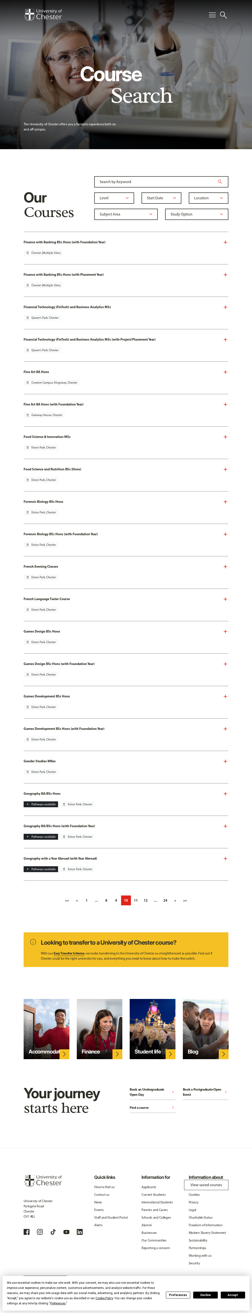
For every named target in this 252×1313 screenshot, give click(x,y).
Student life (148, 1051)
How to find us (104, 1187)
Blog (193, 1051)
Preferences (178, 1295)
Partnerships (197, 1248)
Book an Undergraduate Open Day (152, 1092)
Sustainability (198, 1240)
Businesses (149, 1233)
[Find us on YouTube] (66, 1232)
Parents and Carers (155, 1210)
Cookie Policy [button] (104, 1298)
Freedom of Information (205, 1225)
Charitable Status (201, 1217)
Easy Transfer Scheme (69, 953)
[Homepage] (43, 15)
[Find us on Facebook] (27, 1232)
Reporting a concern (156, 1248)
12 (146, 900)
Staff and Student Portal (110, 1217)
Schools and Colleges (156, 1217)
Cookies (194, 1195)
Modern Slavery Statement (207, 1233)
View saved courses (206, 1185)
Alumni (147, 1225)
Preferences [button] (58, 1303)
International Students (157, 1202)
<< (67, 900)
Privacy (194, 1202)
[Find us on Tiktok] (53, 1232)
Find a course (152, 1108)
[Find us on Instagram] (40, 1232)
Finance (91, 1051)
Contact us (101, 1195)
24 (165, 900)
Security (194, 1263)
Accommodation (48, 1051)
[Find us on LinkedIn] (80, 1232)
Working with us (200, 1256)
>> (185, 900)
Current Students (154, 1195)
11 (136, 900)
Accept (233, 1295)
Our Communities (154, 1240)
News (98, 1202)
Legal (192, 1210)
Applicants (149, 1187)
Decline (205, 1295)
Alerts (98, 1225)
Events (99, 1210)
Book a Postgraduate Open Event (206, 1092)
